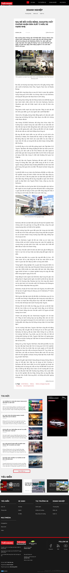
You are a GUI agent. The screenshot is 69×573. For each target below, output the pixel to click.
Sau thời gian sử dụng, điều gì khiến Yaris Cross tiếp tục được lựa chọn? (14, 444)
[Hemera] (32, 543)
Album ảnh (3, 526)
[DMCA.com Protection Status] (4, 571)
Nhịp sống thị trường (41, 513)
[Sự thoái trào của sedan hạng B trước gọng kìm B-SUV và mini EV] (35, 419)
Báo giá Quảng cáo (28, 554)
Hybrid (19, 510)
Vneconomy (19, 385)
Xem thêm (21, 471)
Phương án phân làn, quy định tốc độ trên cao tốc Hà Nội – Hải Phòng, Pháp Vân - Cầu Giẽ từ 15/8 (32, 484)
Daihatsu (32, 384)
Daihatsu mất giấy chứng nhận (43, 384)
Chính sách (38, 506)
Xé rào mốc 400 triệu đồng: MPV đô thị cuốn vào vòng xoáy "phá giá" (14, 430)
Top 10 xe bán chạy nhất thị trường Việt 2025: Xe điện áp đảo (13, 485)
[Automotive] (21, 543)
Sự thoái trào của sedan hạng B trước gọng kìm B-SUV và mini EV (13, 416)
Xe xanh (33, 2)
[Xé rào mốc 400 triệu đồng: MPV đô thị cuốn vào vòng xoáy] (35, 433)
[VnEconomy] (7, 542)
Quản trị (42, 13)
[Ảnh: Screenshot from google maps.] (34, 205)
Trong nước (13, 489)
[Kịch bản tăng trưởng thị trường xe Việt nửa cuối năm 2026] (35, 462)
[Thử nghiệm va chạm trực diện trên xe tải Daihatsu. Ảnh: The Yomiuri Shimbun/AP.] (34, 63)
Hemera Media (27, 548)
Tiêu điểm (6, 477)
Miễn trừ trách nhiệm (28, 560)
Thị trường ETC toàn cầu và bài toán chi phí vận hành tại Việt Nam (15, 402)
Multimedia (63, 2)
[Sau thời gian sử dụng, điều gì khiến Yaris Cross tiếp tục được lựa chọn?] (35, 447)
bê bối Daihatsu (24, 384)
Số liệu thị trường (40, 510)
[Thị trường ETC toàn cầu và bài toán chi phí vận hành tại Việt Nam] (35, 405)
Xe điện (20, 513)
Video (2, 530)
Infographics (4, 523)
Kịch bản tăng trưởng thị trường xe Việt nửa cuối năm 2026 (14, 458)
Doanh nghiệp (53, 2)
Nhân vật (35, 13)
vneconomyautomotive (28, 385)
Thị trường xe (42, 2)
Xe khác (20, 506)
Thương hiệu (28, 13)
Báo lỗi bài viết (50, 32)
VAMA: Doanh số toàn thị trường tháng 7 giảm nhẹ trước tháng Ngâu (56, 485)
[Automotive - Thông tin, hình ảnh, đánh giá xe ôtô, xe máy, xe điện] (9, 4)
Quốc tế (3, 506)
